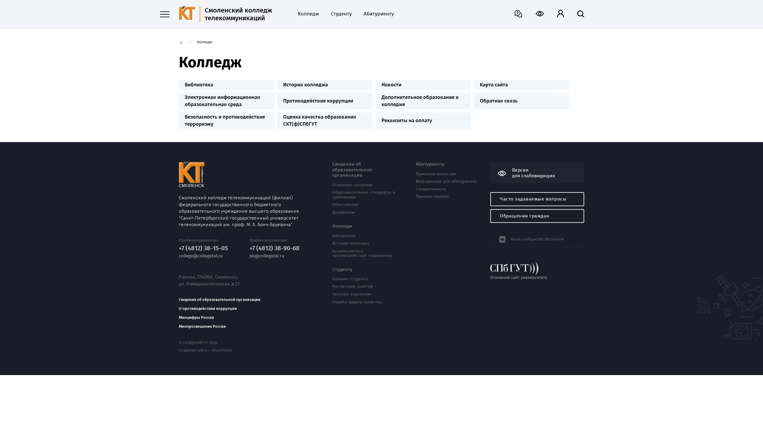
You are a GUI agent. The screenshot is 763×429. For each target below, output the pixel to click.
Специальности (431, 189)
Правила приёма (432, 196)
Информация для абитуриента (446, 181)
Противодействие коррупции (318, 101)
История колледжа (305, 85)
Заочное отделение (351, 294)
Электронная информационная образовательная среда (222, 101)
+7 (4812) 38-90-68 (274, 248)
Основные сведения (352, 185)
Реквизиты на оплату (407, 120)
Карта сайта (494, 85)
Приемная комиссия (436, 174)
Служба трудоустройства (357, 302)
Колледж (308, 14)
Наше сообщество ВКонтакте (537, 239)
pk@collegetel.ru (266, 256)
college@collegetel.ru (201, 256)
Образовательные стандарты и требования (363, 194)
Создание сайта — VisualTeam (205, 350)
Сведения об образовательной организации (219, 300)
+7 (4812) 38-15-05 (203, 248)
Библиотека (199, 85)
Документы (343, 212)
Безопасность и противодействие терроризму (225, 120)
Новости (391, 85)
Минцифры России (196, 317)
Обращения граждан (525, 216)
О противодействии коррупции (208, 309)
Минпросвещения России (202, 326)
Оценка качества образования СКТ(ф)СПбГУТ (319, 120)
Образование (345, 204)
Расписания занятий (352, 286)
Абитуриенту (379, 14)
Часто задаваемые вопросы (533, 199)
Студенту (341, 14)
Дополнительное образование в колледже (420, 101)
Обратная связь (499, 101)
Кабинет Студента (350, 279)
